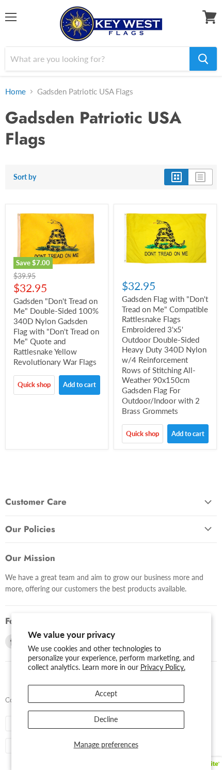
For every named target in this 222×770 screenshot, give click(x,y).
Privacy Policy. (162, 667)
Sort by (24, 177)
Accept (106, 693)
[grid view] (176, 177)
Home (15, 91)
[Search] (203, 59)
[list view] (200, 177)
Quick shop (34, 384)
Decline (106, 719)
